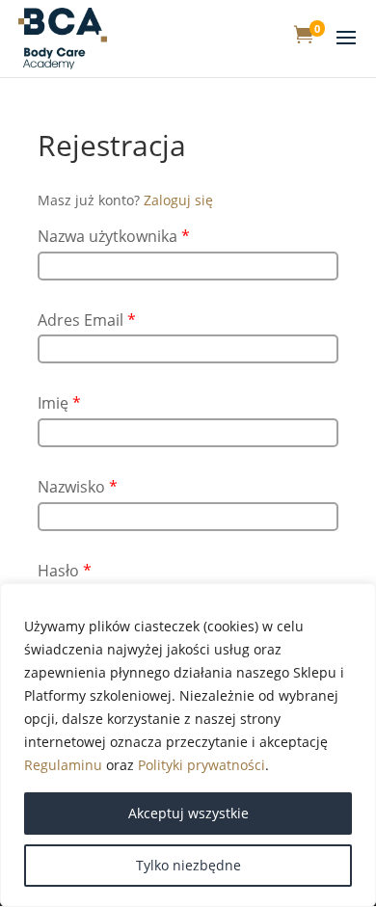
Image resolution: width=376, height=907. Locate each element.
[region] (188, 745)
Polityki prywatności (201, 765)
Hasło (65, 570)
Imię (59, 402)
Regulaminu (63, 765)
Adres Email (87, 320)
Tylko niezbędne (188, 865)
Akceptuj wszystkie (188, 813)
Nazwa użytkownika (114, 236)
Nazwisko (78, 486)
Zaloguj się (178, 200)
